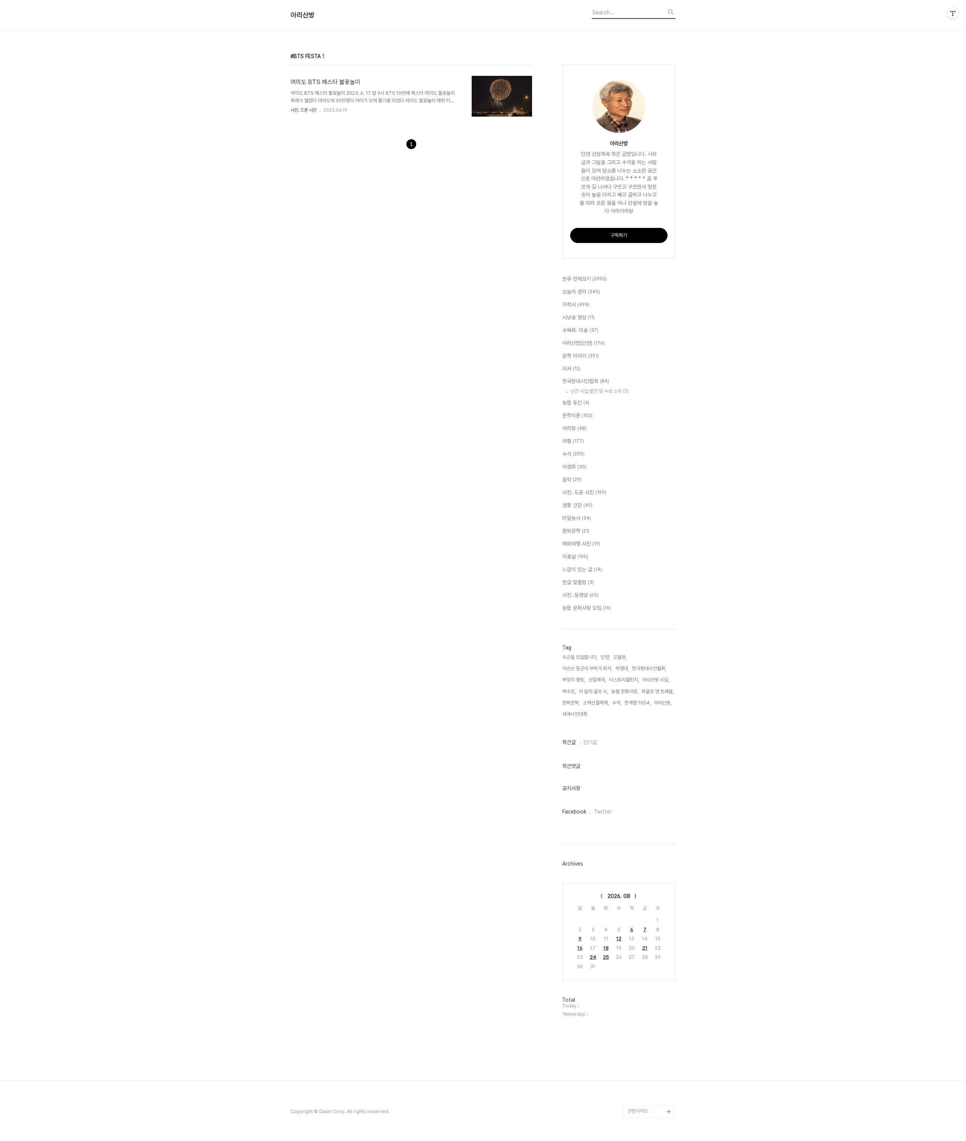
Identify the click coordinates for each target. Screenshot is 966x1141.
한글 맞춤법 (578, 582)
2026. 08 (619, 896)
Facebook (574, 812)
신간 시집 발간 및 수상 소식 (600, 391)
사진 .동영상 (580, 595)
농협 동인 (575, 403)
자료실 (575, 557)
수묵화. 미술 (580, 330)
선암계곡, (597, 680)
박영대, (622, 668)
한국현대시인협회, (649, 668)
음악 (571, 480)
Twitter (603, 812)
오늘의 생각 (581, 292)
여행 (573, 441)
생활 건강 (577, 505)
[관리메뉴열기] (952, 13)
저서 (571, 369)
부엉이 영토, (573, 680)
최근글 (569, 742)
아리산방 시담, (655, 680)
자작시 (575, 304)
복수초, (569, 691)
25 (606, 957)
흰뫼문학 (575, 531)
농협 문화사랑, (624, 691)
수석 (573, 454)
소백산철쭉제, (596, 703)
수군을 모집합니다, (580, 657)
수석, (616, 703)
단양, (605, 657)
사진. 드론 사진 (304, 110)
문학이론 (577, 415)
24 (593, 957)
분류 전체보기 (584, 279)
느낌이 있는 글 (582, 569)
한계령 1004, (638, 703)
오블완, (620, 657)
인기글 (590, 742)
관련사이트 (638, 1111)
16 (580, 948)
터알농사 (576, 518)
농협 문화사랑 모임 (586, 608)
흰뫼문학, (571, 703)
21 (645, 948)
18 (606, 948)
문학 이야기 (580, 356)
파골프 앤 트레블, (657, 691)
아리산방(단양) (583, 343)
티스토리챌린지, (624, 680)
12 (618, 938)
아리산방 (303, 15)
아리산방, (663, 703)
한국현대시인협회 (585, 381)
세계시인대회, (575, 714)
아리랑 (574, 428)
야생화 (574, 467)
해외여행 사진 (581, 544)
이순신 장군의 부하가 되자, (587, 668)
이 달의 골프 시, (593, 691)
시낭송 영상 (578, 317)
